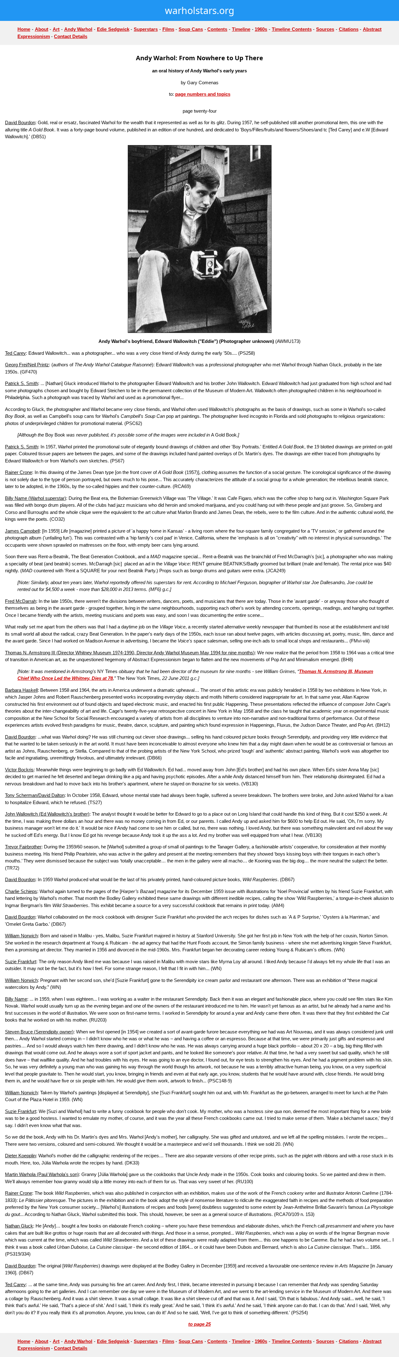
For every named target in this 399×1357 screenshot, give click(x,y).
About (41, 29)
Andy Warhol (78, 29)
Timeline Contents (292, 29)
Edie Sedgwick (113, 29)
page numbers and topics (202, 94)
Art (56, 29)
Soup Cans (191, 29)
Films (168, 29)
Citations (348, 29)
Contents (217, 29)
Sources (325, 29)
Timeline (241, 29)
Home (23, 29)
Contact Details (70, 36)
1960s (261, 29)
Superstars (146, 29)
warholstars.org (199, 10)
